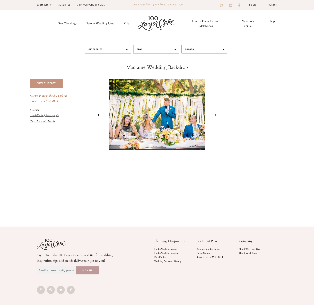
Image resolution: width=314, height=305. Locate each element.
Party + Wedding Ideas (100, 23)
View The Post (46, 83)
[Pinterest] (230, 5)
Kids (126, 23)
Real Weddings (67, 23)
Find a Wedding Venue (165, 249)
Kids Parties (160, 257)
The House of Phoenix (42, 121)
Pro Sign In (254, 5)
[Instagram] (222, 5)
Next (215, 114)
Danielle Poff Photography (44, 115)
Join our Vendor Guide (208, 249)
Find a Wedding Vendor (166, 253)
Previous (99, 114)
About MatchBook (248, 253)
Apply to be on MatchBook (210, 257)
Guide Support (204, 253)
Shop (272, 21)
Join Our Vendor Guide (91, 5)
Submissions (44, 5)
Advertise (64, 5)
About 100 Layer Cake (250, 249)
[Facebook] (239, 5)
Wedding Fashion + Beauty (167, 261)
